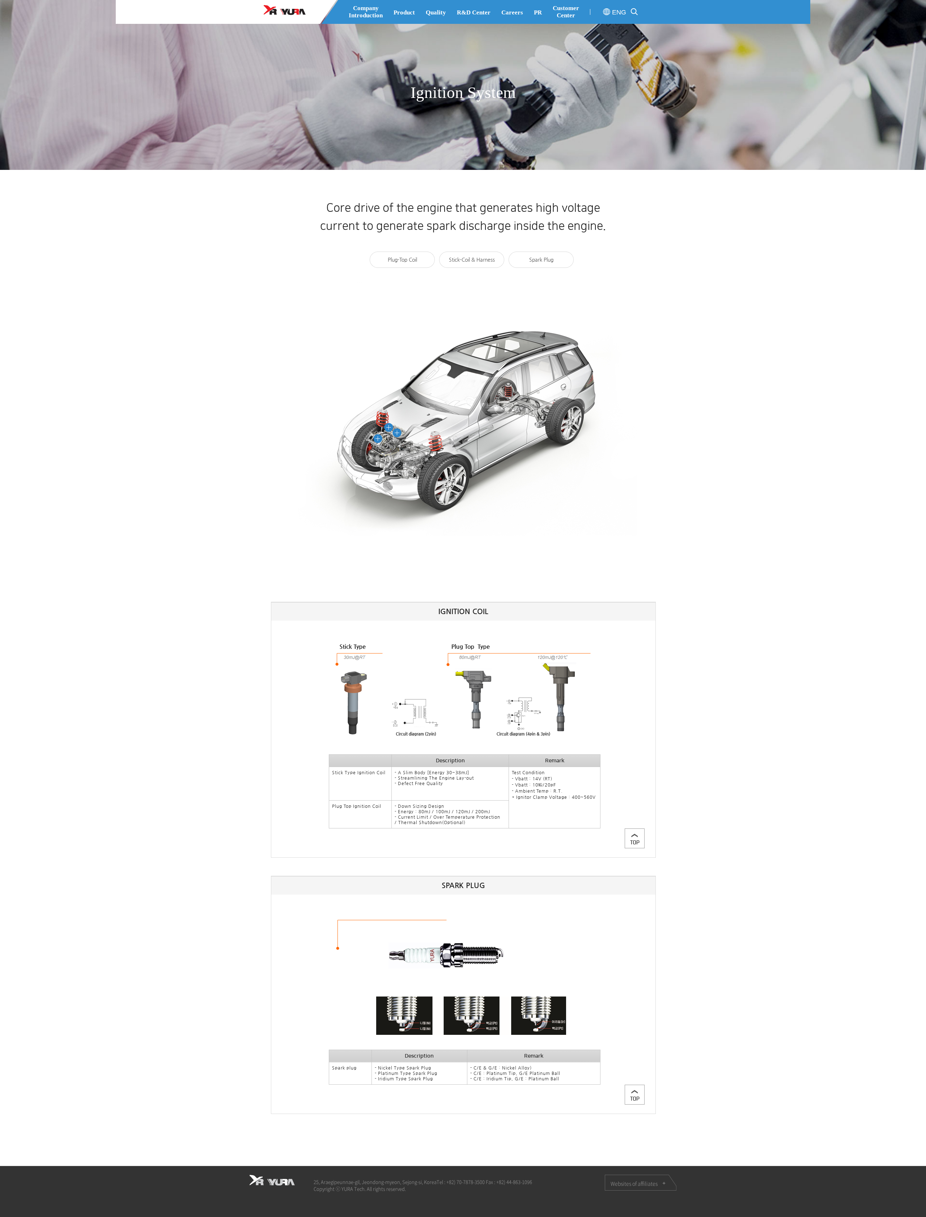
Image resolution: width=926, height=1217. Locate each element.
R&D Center (473, 12)
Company (366, 12)
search (634, 11)
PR (538, 12)
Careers (512, 12)
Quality (436, 12)
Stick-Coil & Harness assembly (472, 262)
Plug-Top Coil (402, 259)
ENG (619, 12)
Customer (566, 12)
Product (404, 12)
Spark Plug (541, 259)
